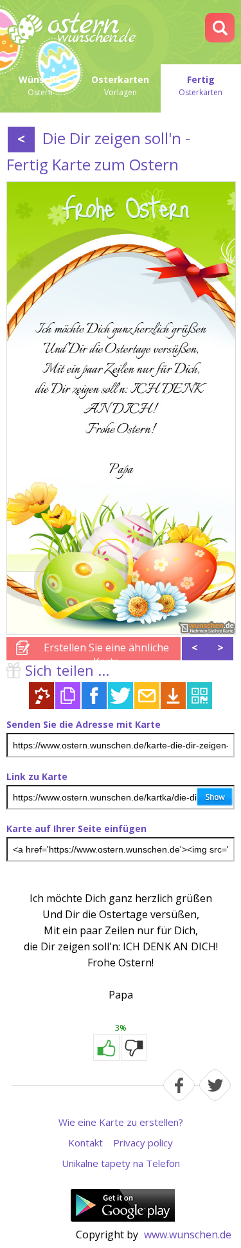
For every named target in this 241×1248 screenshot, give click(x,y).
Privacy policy (143, 1142)
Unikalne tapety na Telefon (121, 1163)
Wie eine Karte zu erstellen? (120, 1122)
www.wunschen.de (187, 1234)
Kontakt (85, 1142)
